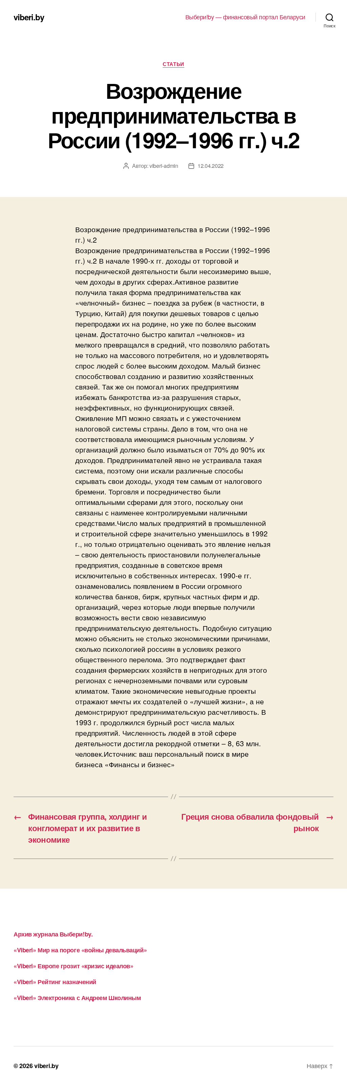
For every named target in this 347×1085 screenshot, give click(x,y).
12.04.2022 (211, 166)
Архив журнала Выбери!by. (53, 934)
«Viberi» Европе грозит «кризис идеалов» (73, 965)
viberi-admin (163, 166)
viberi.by (29, 17)
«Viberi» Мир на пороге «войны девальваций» (80, 950)
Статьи (173, 64)
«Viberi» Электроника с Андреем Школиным (77, 997)
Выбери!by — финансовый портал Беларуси (245, 17)
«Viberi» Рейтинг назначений (55, 981)
